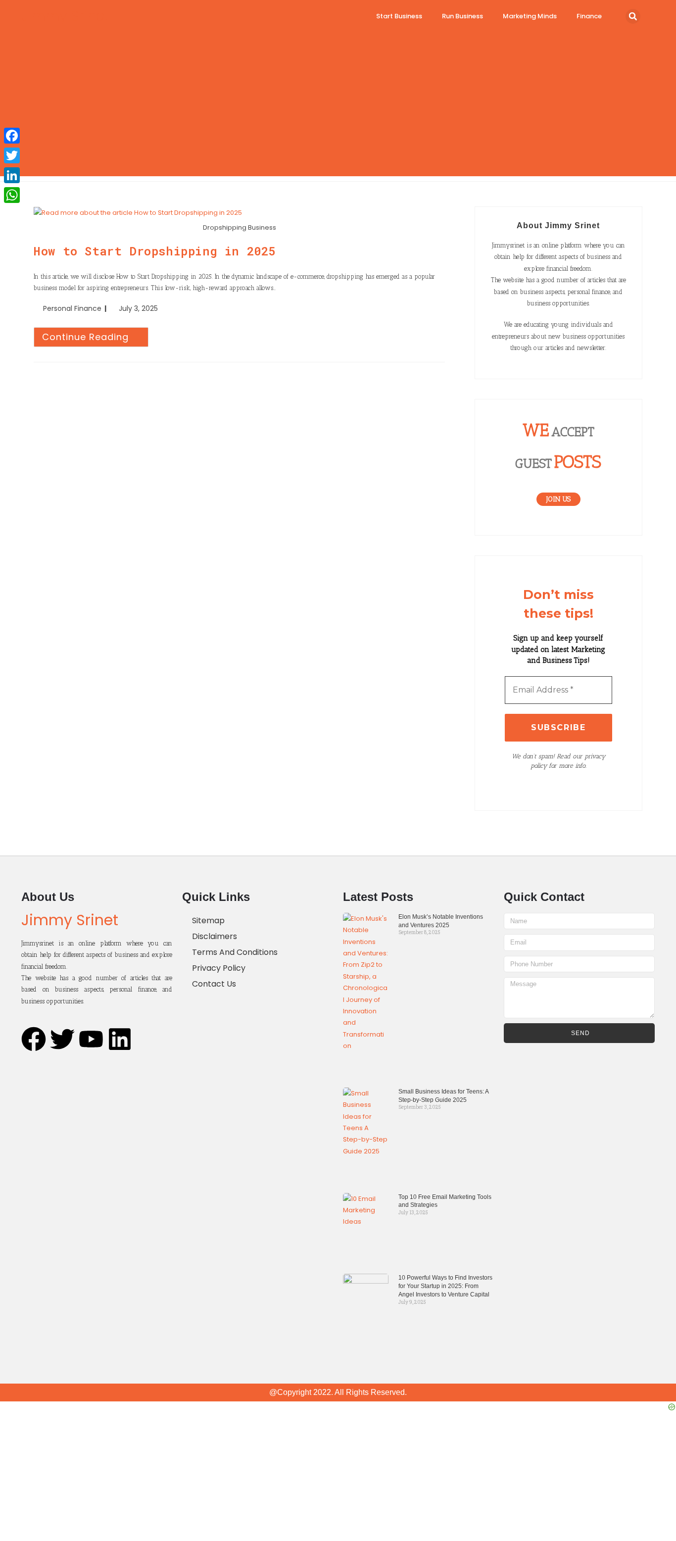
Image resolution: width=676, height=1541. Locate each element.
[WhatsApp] (12, 195)
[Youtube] (91, 1039)
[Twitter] (62, 1039)
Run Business (462, 16)
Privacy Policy (218, 968)
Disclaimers (214, 936)
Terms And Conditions (235, 952)
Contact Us (214, 984)
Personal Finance (72, 308)
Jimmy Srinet (65, 16)
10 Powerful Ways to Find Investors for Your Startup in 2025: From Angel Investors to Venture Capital (445, 1286)
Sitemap (208, 920)
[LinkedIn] (12, 175)
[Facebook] (33, 1039)
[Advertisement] (338, 107)
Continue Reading (95, 335)
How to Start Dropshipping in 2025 (155, 251)
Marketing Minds (530, 16)
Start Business (399, 16)
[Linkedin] (119, 1039)
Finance (589, 16)
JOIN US (558, 499)
